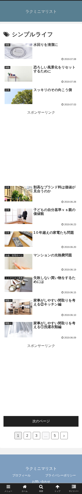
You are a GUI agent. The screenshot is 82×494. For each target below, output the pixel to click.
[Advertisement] (41, 147)
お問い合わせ (41, 481)
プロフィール (21, 475)
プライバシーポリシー (60, 475)
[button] (74, 400)
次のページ (41, 421)
